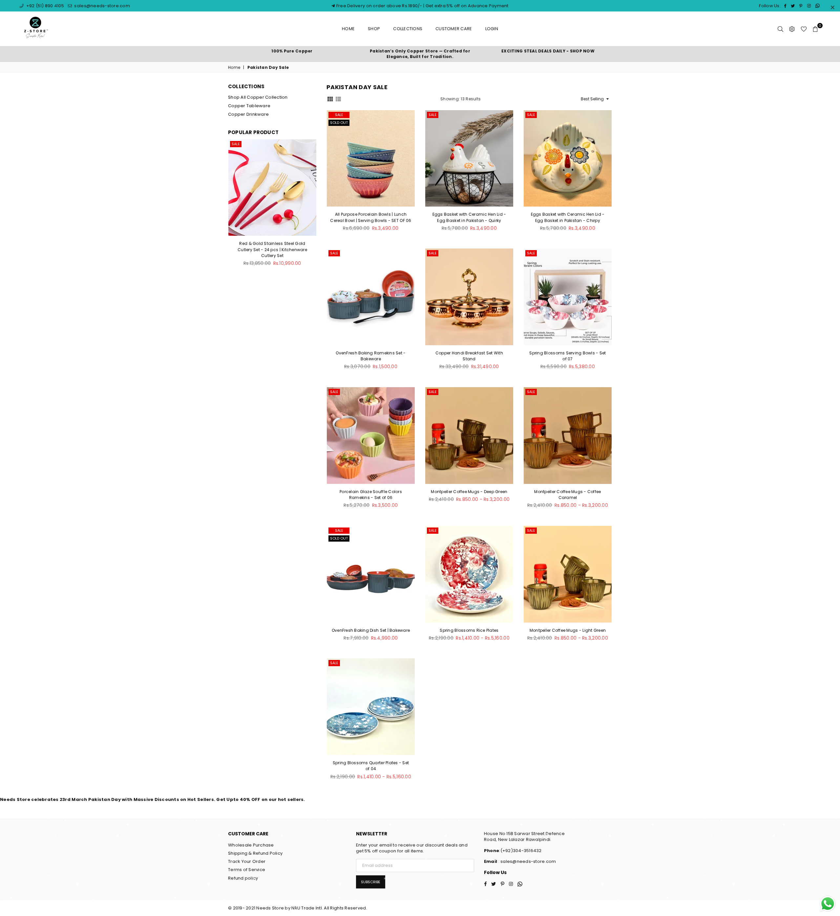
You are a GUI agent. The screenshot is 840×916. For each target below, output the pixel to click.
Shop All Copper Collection (258, 97)
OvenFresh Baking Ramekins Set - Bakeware (371, 356)
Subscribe (370, 882)
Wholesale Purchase (251, 845)
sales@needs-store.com (101, 6)
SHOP (374, 29)
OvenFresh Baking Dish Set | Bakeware (371, 630)
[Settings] (792, 29)
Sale (339, 114)
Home (348, 29)
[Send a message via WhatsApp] (828, 904)
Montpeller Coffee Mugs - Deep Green (469, 491)
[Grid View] (330, 99)
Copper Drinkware (248, 114)
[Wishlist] (804, 29)
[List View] (338, 99)
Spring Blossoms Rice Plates (469, 630)
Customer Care (453, 29)
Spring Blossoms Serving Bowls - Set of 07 (567, 356)
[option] (292, 51)
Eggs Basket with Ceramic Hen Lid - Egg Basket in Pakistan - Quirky (469, 217)
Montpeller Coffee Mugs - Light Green (568, 630)
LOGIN (491, 29)
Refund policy (243, 878)
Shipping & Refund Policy (255, 853)
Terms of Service (246, 869)
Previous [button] (230, 206)
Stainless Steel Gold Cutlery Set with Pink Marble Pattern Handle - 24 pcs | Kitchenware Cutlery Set (272, 249)
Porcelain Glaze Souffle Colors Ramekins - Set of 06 (371, 494)
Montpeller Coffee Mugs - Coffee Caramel (567, 494)
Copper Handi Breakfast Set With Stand (469, 356)
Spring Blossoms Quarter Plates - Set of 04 (371, 765)
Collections (407, 29)
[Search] (780, 29)
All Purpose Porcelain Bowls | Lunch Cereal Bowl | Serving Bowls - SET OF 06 (370, 217)
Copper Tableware (249, 106)
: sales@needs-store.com (526, 861)
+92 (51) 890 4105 (44, 6)
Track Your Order (246, 861)
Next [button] (315, 206)
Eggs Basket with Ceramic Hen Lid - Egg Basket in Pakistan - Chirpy (568, 217)
